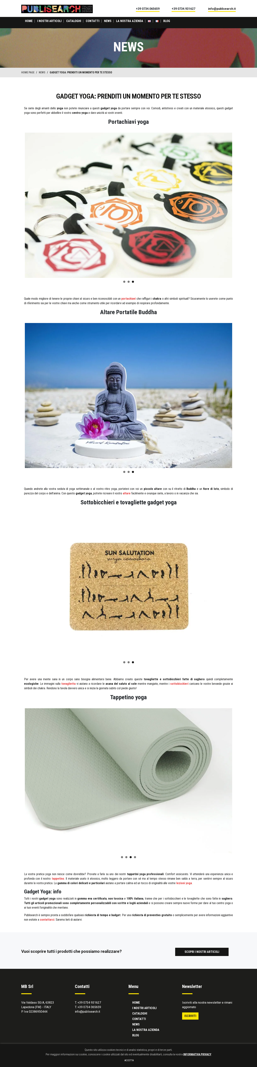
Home (29, 21)
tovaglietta (68, 683)
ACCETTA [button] (129, 1060)
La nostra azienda (129, 21)
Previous (19, 205)
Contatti (92, 21)
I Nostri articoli (49, 21)
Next (238, 205)
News (107, 21)
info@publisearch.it (87, 1011)
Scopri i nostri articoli (202, 952)
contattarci (47, 919)
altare (127, 493)
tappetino (58, 878)
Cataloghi (73, 21)
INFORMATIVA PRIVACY (197, 1054)
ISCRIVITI (190, 1016)
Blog (166, 21)
